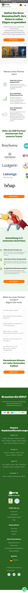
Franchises (14, 528)
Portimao (19, 455)
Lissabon (6, 452)
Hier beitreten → (14, 40)
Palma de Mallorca (13, 443)
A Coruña (22, 443)
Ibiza (5, 443)
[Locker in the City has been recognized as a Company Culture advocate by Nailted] (16, 503)
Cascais (8, 455)
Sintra (18, 452)
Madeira (13, 455)
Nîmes (4, 476)
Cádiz (3, 441)
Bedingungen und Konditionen (14, 548)
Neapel (8, 464)
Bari (17, 464)
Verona (23, 467)
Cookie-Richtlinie (14, 551)
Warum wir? (14, 511)
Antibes (9, 476)
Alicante (24, 441)
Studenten (14, 531)
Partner (14, 534)
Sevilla (22, 438)
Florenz (13, 464)
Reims (23, 476)
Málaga (14, 441)
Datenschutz (14, 545)
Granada (8, 441)
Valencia (17, 438)
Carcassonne (17, 476)
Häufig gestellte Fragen (14, 517)
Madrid (5, 438)
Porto (22, 452)
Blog (14, 520)
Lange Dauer (14, 514)
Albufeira (12, 452)
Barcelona (11, 438)
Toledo (19, 441)
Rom (3, 464)
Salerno (12, 467)
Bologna (17, 467)
